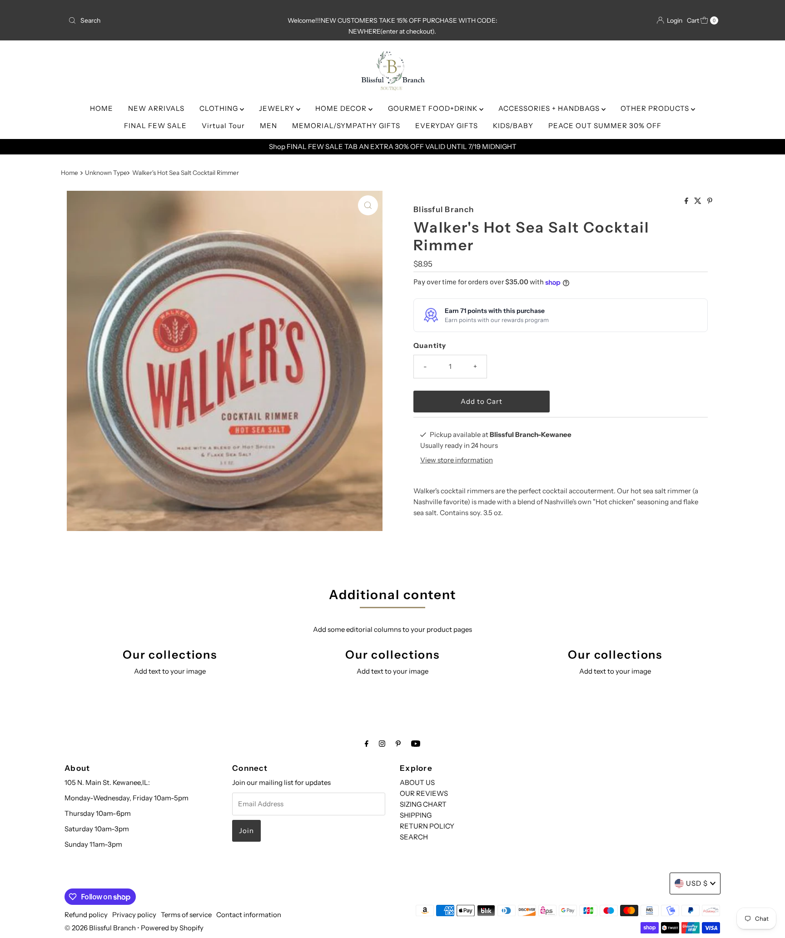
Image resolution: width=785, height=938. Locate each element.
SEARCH (414, 837)
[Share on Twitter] (698, 201)
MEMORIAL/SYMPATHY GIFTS (346, 125)
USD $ (697, 883)
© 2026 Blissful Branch (101, 927)
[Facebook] (366, 743)
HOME (101, 108)
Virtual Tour (223, 125)
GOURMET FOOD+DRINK (433, 108)
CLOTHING (219, 108)
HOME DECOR (341, 108)
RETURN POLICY (427, 826)
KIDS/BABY (513, 125)
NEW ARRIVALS (156, 108)
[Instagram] (382, 743)
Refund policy (86, 914)
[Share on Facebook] (687, 201)
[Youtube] (415, 743)
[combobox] (171, 20)
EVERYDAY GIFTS (446, 125)
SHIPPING (416, 815)
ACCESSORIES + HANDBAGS (549, 108)
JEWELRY (277, 108)
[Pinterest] (398, 743)
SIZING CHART (423, 804)
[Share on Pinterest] (709, 201)
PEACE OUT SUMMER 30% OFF (604, 125)
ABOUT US (417, 782)
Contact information (248, 914)
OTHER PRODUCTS (656, 108)
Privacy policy (134, 914)
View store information (456, 460)
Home (69, 172)
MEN (268, 125)
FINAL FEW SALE (155, 125)
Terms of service (186, 914)
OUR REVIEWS (424, 793)
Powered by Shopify (172, 927)
